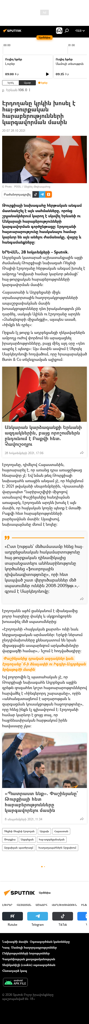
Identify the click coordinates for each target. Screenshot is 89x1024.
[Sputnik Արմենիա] (13, 32)
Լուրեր (10, 64)
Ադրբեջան (27, 839)
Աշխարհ (41, 905)
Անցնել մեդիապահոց (37, 186)
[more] (82, 452)
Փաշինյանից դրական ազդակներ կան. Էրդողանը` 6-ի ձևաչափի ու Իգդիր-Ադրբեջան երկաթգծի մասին (44, 664)
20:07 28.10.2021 (13, 130)
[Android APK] (15, 982)
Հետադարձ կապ (14, 971)
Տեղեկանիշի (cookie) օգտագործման (28, 965)
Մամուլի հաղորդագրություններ (34, 947)
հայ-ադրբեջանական (52, 839)
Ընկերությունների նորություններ (26, 953)
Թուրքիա (10, 839)
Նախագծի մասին (15, 942)
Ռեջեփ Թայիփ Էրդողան (19, 831)
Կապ (6, 947)
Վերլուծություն (64, 905)
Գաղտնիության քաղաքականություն (28, 959)
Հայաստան (61, 831)
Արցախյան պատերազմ (18, 847)
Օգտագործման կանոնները (50, 942)
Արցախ (44, 831)
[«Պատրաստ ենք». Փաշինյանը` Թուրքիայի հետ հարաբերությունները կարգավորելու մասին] (44, 760)
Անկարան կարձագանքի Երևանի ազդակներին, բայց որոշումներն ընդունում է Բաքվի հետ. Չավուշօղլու (43, 435)
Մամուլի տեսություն (70, 64)
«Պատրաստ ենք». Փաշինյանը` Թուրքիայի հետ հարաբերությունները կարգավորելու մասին (41, 802)
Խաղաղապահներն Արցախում (57, 847)
